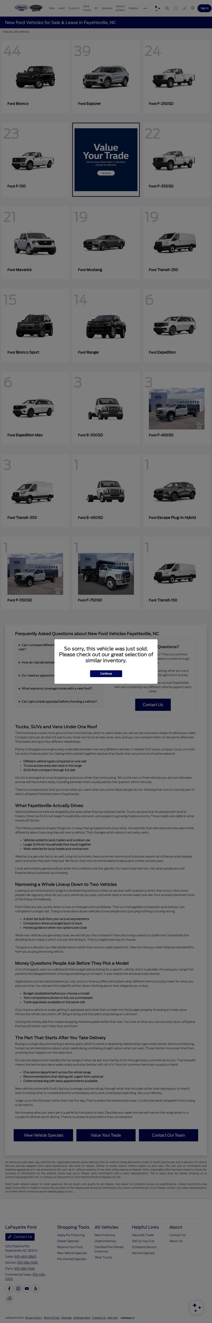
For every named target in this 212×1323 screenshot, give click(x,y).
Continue (106, 673)
